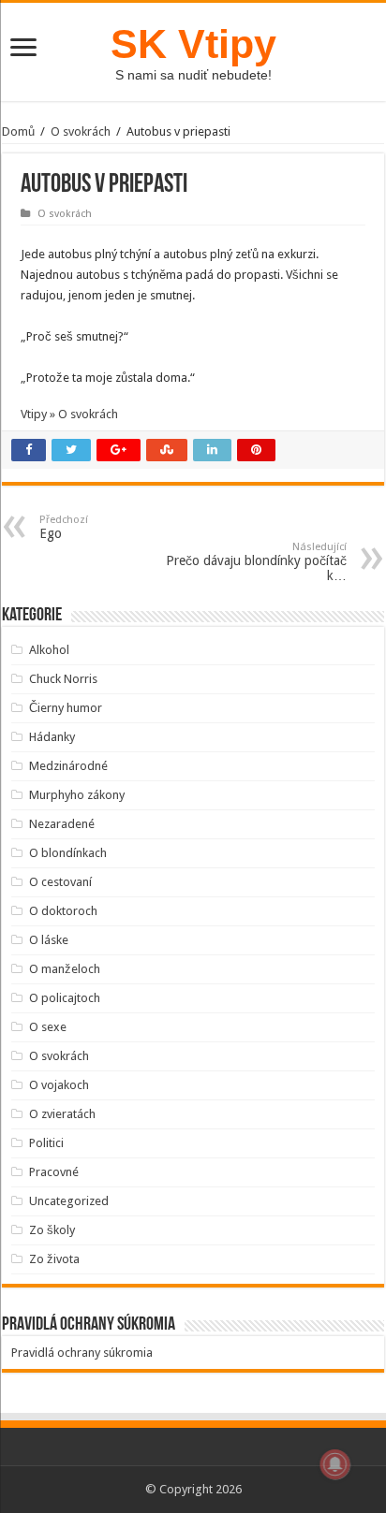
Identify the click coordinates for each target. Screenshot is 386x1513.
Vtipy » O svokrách (69, 414)
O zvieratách (62, 1114)
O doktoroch (63, 911)
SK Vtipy (193, 44)
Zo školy (52, 1230)
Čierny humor (65, 708)
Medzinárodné (68, 766)
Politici (46, 1143)
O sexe (48, 1027)
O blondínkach (68, 853)
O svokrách (81, 131)
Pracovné (54, 1172)
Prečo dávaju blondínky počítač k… (256, 562)
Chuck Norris (63, 679)
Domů (18, 131)
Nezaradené (62, 824)
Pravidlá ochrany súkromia (82, 1353)
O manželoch (64, 969)
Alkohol (49, 650)
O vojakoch (59, 1085)
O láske (48, 940)
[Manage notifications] (335, 1464)
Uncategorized (69, 1201)
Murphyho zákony (77, 795)
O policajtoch (64, 998)
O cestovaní (60, 882)
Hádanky (52, 737)
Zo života (54, 1259)
